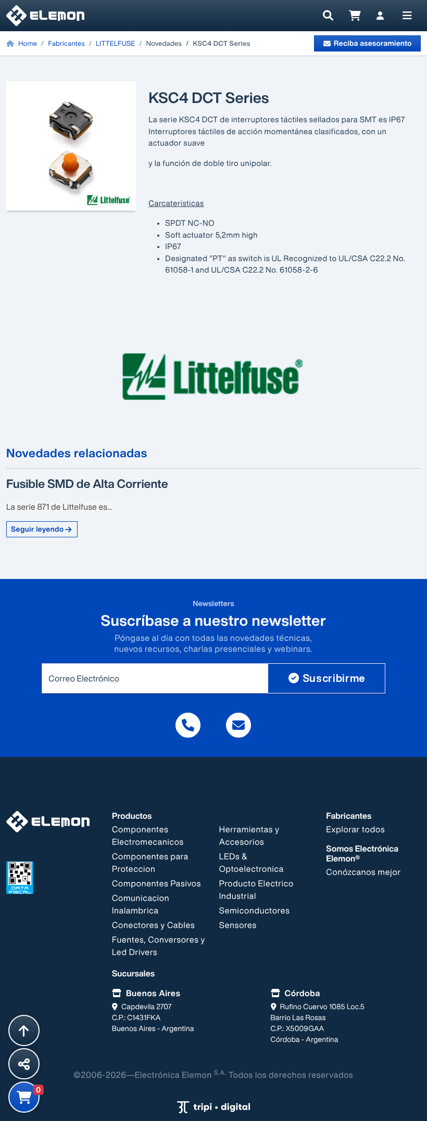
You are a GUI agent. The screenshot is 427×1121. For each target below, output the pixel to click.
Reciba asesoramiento (373, 43)
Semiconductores (254, 910)
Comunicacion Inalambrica (140, 904)
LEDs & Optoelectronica (251, 862)
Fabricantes (66, 43)
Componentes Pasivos (156, 883)
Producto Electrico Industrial (256, 889)
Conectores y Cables (153, 925)
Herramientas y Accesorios (249, 835)
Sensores (238, 925)
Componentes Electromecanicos (148, 835)
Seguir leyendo (37, 529)
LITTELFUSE (115, 43)
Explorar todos (355, 829)
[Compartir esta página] (24, 1063)
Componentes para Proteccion (150, 862)
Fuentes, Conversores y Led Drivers (158, 945)
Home (27, 43)
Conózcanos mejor (363, 872)
